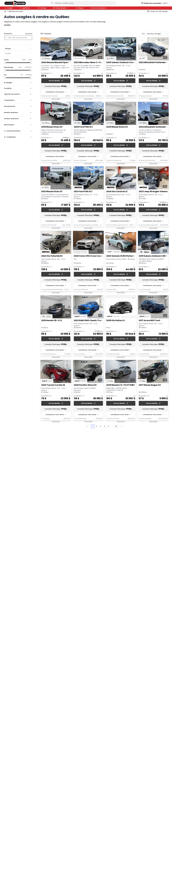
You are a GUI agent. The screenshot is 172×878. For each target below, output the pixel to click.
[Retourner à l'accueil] (5, 11)
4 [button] (104, 426)
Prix (5, 75)
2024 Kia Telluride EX (52, 256)
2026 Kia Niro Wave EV (85, 385)
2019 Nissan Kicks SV (51, 127)
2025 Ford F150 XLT (83, 127)
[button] (122, 426)
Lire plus (7, 25)
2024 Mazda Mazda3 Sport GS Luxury (60, 62)
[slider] (5, 63)
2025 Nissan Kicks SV (117, 127)
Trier (143, 34)
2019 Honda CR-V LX (51, 320)
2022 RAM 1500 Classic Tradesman (92, 320)
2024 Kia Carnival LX (117, 191)
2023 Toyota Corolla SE (53, 385)
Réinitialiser (28, 33)
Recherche (8, 34)
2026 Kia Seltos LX (115, 320)
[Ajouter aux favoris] (68, 40)
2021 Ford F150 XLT (83, 191)
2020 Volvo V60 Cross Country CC (91, 256)
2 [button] (96, 426)
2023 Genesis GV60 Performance (123, 256)
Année (6, 60)
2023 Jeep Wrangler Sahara (153, 191)
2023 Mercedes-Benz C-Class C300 (92, 62)
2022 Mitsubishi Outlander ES (154, 62)
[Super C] (15, 3)
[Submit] (52, 3)
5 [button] (108, 426)
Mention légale (56, 98)
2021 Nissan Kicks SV (51, 191)
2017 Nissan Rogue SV (150, 385)
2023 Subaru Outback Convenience (124, 62)
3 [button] (100, 426)
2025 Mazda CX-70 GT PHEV (120, 385)
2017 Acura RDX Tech (149, 320)
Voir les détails (54, 81)
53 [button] (116, 426)
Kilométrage (8, 67)
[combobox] (18, 49)
